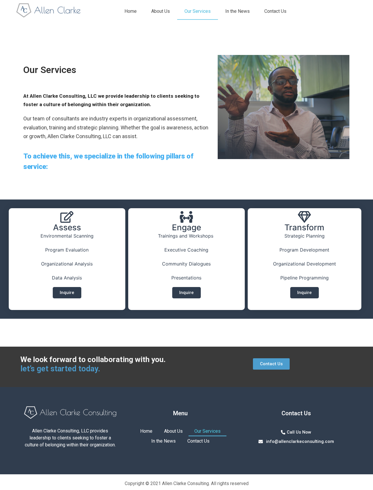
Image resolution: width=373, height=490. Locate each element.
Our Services (197, 11)
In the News (237, 11)
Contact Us (275, 11)
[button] (67, 292)
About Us (160, 11)
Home (130, 11)
